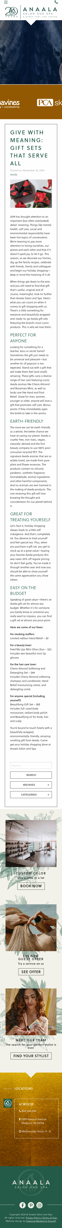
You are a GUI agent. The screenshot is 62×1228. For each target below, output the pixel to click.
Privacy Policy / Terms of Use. (42, 1217)
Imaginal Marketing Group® (41, 1220)
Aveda (13, 174)
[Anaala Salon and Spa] (31, 12)
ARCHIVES (29, 784)
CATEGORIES (29, 794)
